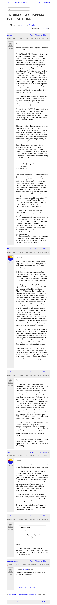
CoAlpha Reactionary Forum (17, 2)
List (22, 25)
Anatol (9, 35)
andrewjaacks (12, 561)
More (45, 35)
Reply (32, 35)
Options (45, 28)
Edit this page (45, 602)
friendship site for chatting (25, 587)
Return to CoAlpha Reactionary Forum (22, 595)
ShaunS (10, 249)
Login (41, 2)
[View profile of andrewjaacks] (10, 571)
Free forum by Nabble (14, 602)
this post (25, 569)
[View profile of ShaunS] (10, 259)
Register (47, 2)
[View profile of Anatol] (10, 45)
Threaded (32, 25)
